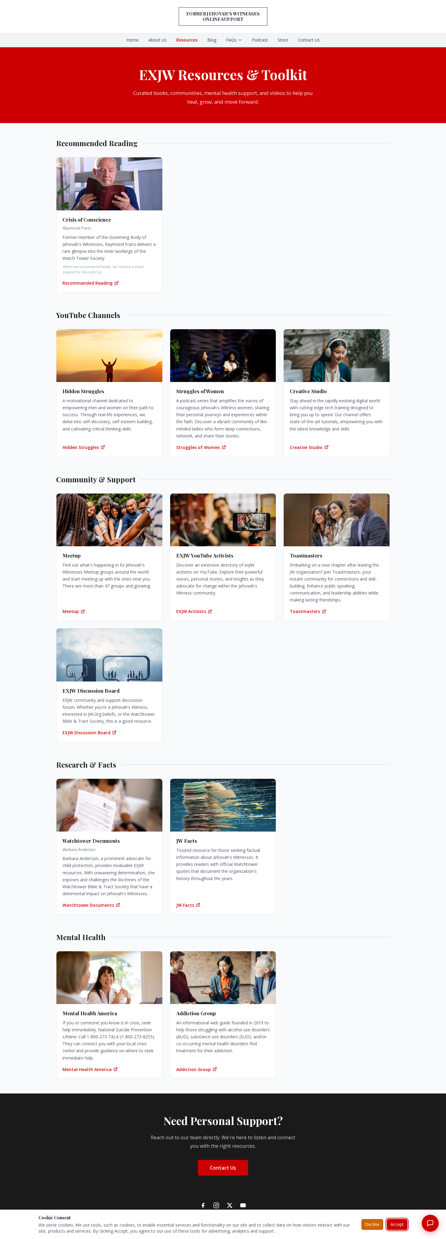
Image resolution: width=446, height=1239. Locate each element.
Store (283, 40)
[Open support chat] (430, 1223)
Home (133, 40)
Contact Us (309, 40)
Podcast (260, 40)
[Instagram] (216, 1205)
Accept (397, 1224)
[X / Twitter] (230, 1205)
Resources (187, 40)
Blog (211, 40)
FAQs (231, 40)
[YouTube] (243, 1205)
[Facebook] (203, 1205)
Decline (372, 1224)
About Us (157, 40)
